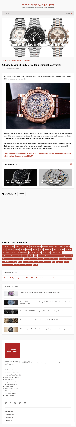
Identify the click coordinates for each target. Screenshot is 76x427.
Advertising (9, 411)
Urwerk (15, 265)
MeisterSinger (18, 259)
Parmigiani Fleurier (65, 259)
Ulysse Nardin (6, 265)
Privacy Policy (9, 417)
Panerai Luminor (9, 386)
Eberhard (61, 249)
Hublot (30, 256)
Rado (20, 262)
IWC (35, 256)
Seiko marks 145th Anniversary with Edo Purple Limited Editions (40, 292)
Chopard (35, 249)
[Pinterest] (15, 402)
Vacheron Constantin (25, 265)
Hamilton (17, 256)
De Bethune (48, 249)
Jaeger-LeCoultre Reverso (12, 382)
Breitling (16, 249)
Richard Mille (27, 262)
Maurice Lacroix (7, 259)
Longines (64, 256)
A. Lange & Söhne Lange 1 (12, 373)
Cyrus (41, 249)
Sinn (53, 262)
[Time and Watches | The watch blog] (38, 7)
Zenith (35, 265)
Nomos (39, 259)
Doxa (54, 249)
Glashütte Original (35, 252)
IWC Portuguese (9, 379)
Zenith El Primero (10, 395)
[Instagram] (6, 402)
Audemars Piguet (35, 246)
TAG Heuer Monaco (10, 393)
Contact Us (8, 420)
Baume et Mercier (47, 246)
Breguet (10, 249)
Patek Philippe (6, 262)
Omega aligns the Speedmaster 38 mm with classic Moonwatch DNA (38, 42)
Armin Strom (24, 246)
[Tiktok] (20, 402)
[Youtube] (25, 402)
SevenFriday (47, 262)
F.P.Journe (68, 249)
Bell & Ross (58, 246)
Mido (25, 259)
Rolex (34, 262)
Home (4, 60)
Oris (50, 259)
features (27, 60)
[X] (10, 402)
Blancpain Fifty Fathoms (12, 377)
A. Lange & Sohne (15, 60)
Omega (45, 259)
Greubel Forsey (56, 252)
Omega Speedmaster (11, 384)
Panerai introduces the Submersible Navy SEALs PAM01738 (39, 320)
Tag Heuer (59, 262)
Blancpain (67, 246)
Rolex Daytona (9, 391)
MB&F (71, 256)
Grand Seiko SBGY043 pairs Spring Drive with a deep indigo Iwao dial (42, 311)
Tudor (66, 262)
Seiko (39, 262)
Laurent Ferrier (55, 256)
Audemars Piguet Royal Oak (13, 375)
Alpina (17, 246)
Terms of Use (9, 414)
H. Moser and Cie (7, 256)
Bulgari (22, 249)
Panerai (55, 259)
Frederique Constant (8, 252)
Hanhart (24, 256)
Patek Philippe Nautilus (11, 388)
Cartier (28, 249)
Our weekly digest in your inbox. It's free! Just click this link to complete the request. (32, 278)
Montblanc (32, 259)
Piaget (15, 262)
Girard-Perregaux (22, 252)
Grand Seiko (46, 252)
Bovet (4, 249)
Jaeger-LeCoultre (43, 256)
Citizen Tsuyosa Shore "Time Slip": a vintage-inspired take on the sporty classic (45, 329)
